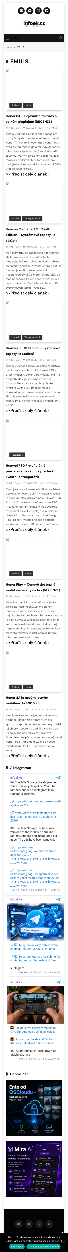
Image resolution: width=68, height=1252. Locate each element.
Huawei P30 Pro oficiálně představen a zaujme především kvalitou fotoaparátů (31, 471)
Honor (28, 105)
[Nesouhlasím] (63, 1242)
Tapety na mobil (32, 218)
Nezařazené (17, 454)
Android (15, 105)
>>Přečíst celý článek (26, 174)
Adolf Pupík (14, 127)
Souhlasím (17, 1246)
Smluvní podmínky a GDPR (43, 1246)
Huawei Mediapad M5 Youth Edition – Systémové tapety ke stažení (30, 235)
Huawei (15, 218)
